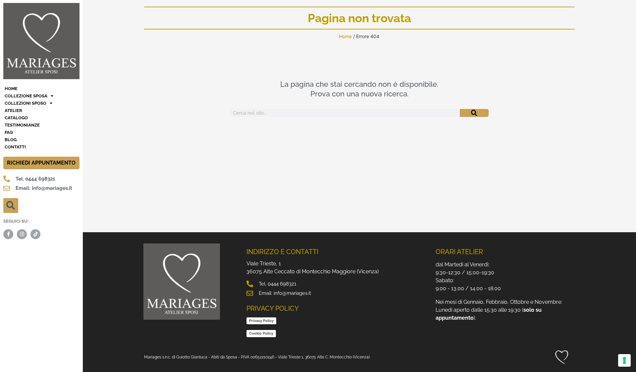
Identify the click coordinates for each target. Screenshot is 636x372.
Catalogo (16, 117)
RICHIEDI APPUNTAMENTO (41, 163)
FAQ (9, 132)
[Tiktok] (35, 234)
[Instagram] (22, 234)
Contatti (15, 146)
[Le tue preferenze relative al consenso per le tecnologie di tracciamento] (624, 360)
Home (345, 36)
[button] (10, 205)
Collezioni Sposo (25, 103)
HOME (11, 88)
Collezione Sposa (26, 95)
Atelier (13, 110)
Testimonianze (22, 125)
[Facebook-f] (8, 234)
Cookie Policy (261, 333)
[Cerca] (474, 113)
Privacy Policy (261, 320)
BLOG (11, 139)
